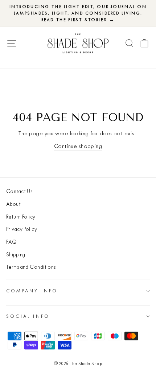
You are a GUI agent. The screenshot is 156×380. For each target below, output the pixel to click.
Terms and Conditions (31, 267)
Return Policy (21, 216)
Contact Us (19, 191)
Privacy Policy (21, 229)
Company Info (32, 290)
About (13, 204)
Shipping (15, 254)
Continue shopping (78, 146)
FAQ (11, 242)
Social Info (28, 316)
